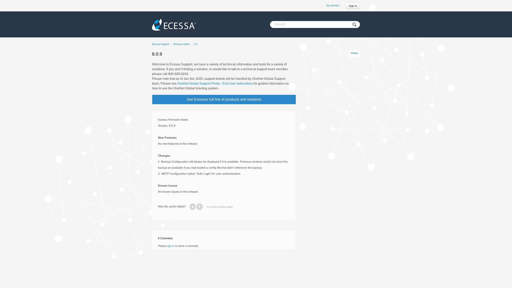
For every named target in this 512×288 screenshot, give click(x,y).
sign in (170, 245)
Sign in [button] (353, 5)
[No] (200, 206)
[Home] (174, 24)
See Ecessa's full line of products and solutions (224, 99)
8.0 (196, 44)
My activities (333, 5)
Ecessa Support (160, 44)
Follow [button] (354, 53)
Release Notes (182, 44)
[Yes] (193, 206)
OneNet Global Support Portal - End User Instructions (215, 83)
